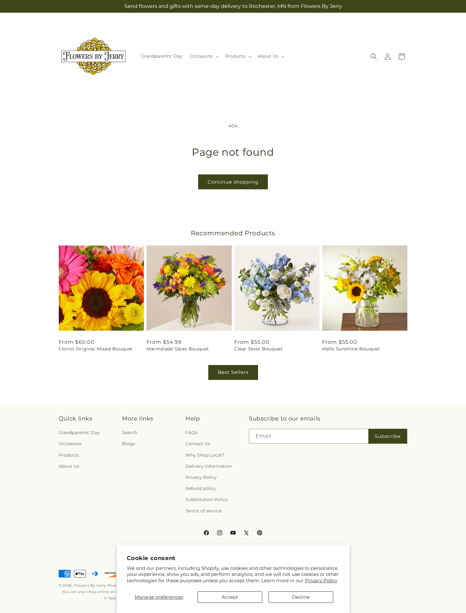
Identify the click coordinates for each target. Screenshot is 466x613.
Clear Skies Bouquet (258, 349)
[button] (203, 56)
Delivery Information (208, 466)
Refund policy (200, 488)
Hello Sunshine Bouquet (351, 349)
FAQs (191, 432)
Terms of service (203, 511)
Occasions (70, 444)
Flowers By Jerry (90, 585)
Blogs (128, 444)
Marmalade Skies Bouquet (177, 349)
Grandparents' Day (79, 432)
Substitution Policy (206, 499)
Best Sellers (233, 372)
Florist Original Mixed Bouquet (96, 349)
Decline (301, 597)
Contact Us (197, 444)
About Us (69, 466)
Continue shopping (233, 182)
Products (69, 455)
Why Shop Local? (204, 455)
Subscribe (388, 436)
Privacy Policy (321, 580)
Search (129, 432)
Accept (230, 597)
